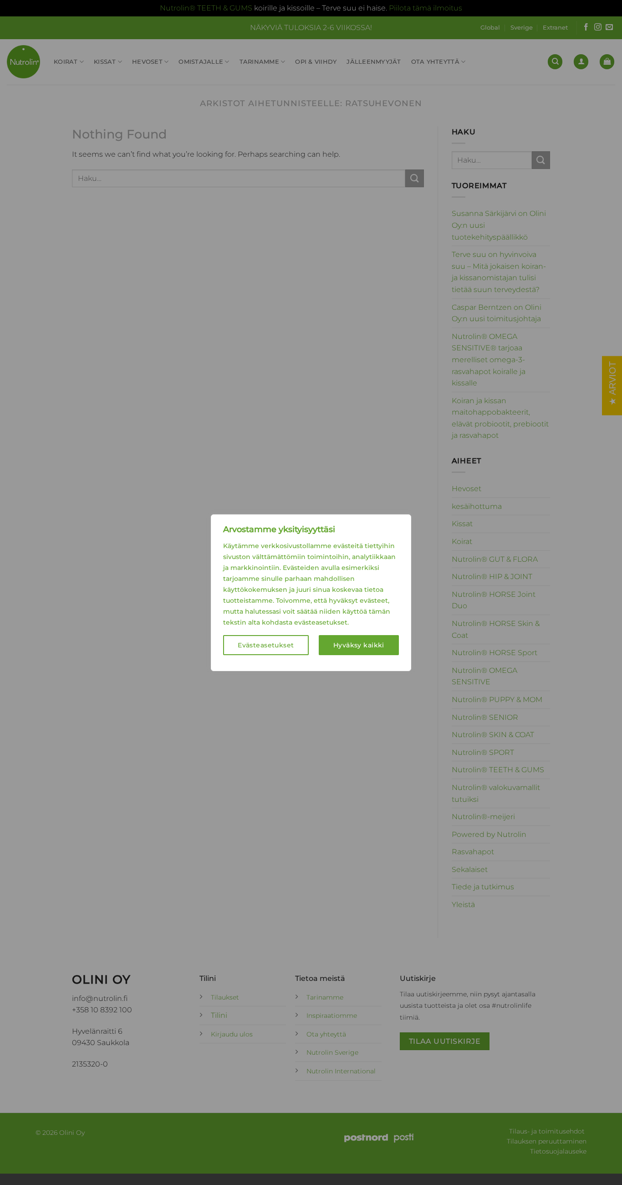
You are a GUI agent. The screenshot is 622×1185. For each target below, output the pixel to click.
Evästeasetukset (266, 645)
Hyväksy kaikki (358, 645)
